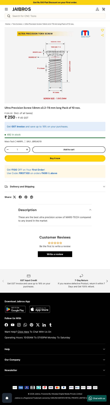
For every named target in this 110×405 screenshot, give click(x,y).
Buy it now (55, 158)
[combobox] (55, 16)
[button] (104, 9)
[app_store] (15, 309)
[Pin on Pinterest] (26, 197)
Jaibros (37, 394)
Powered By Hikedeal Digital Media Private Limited (61, 394)
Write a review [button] (55, 254)
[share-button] (102, 35)
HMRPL (19, 141)
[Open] (7, 398)
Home (7, 24)
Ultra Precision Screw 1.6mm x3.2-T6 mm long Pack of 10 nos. (49, 24)
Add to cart (68, 149)
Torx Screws (17, 24)
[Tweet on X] (14, 197)
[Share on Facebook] (20, 197)
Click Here (23, 331)
